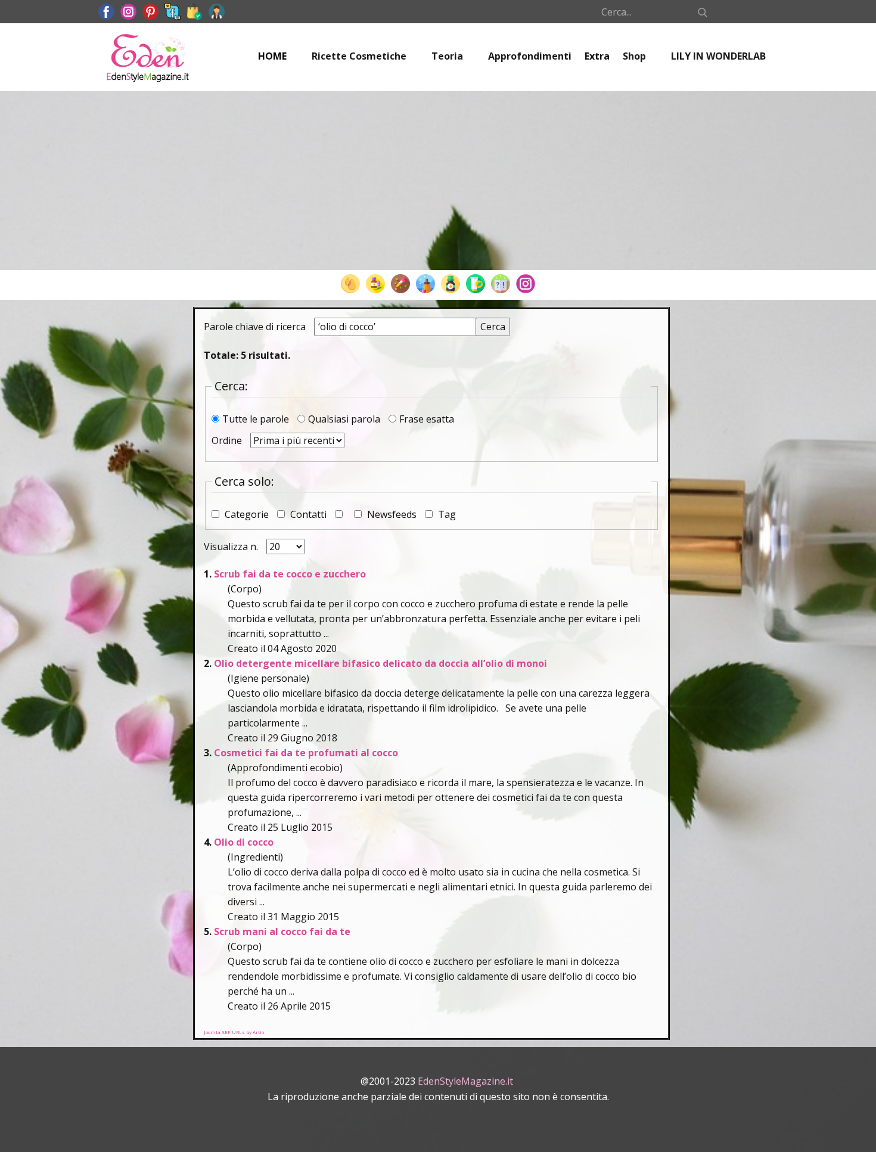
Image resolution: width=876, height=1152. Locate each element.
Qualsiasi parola (345, 419)
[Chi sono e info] (217, 12)
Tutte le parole (256, 419)
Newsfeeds (392, 514)
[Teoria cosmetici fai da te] (500, 283)
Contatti (308, 514)
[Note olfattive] (425, 283)
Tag (446, 514)
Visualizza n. (232, 546)
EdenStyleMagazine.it (465, 1081)
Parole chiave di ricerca (256, 326)
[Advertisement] (438, 180)
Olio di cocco (244, 842)
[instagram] (128, 12)
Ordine (228, 440)
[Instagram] (525, 283)
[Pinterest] (150, 12)
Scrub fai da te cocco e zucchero (290, 573)
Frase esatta (426, 419)
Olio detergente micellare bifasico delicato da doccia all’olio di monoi (380, 663)
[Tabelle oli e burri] (350, 283)
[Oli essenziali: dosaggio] (400, 283)
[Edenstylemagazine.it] (147, 57)
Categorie (246, 514)
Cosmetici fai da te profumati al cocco (306, 752)
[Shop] (195, 12)
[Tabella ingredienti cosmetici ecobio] (450, 283)
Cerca (492, 326)
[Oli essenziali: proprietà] (375, 283)
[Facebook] (106, 12)
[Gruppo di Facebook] (172, 12)
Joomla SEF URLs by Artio (234, 1032)
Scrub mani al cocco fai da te (282, 931)
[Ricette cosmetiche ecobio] (475, 283)
